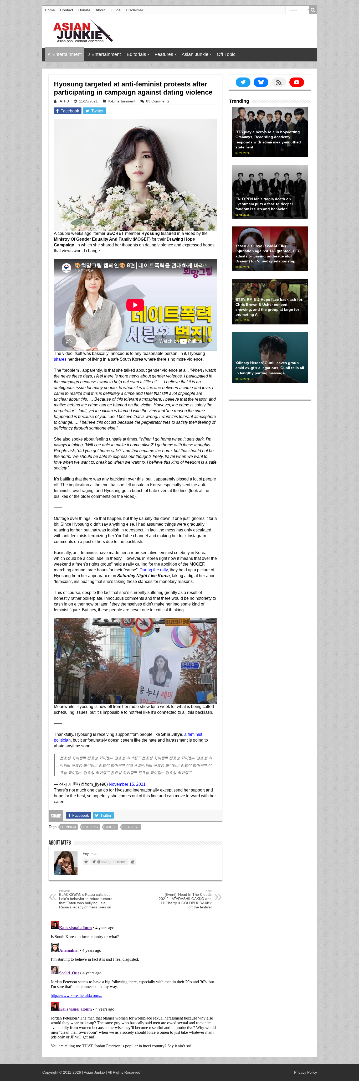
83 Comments (158, 101)
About (100, 10)
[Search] (313, 10)
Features (164, 54)
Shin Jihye (131, 827)
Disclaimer (134, 10)
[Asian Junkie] (80, 30)
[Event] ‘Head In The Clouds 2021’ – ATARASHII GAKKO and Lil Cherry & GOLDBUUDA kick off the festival (185, 899)
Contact (66, 10)
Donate (84, 10)
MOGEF (110, 827)
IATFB (64, 101)
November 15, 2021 (127, 784)
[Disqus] (135, 984)
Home (50, 10)
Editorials (136, 54)
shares (60, 359)
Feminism (69, 827)
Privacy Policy (305, 1072)
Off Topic (226, 54)
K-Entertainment (65, 54)
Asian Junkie (195, 54)
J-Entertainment (104, 54)
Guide (116, 10)
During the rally (154, 570)
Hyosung (90, 827)
